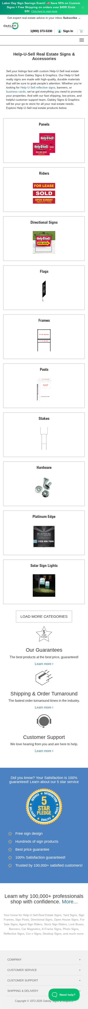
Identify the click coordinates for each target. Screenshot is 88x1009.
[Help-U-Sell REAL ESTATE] (44, 48)
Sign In (67, 31)
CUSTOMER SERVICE (44, 970)
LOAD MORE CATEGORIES (44, 617)
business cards (16, 91)
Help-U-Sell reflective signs (37, 87)
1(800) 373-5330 (41, 31)
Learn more (43, 664)
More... (70, 901)
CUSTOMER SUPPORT (44, 980)
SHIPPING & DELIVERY (44, 990)
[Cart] (81, 31)
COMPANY (44, 959)
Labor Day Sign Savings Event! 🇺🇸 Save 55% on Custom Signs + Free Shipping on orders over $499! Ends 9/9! (41, 7)
